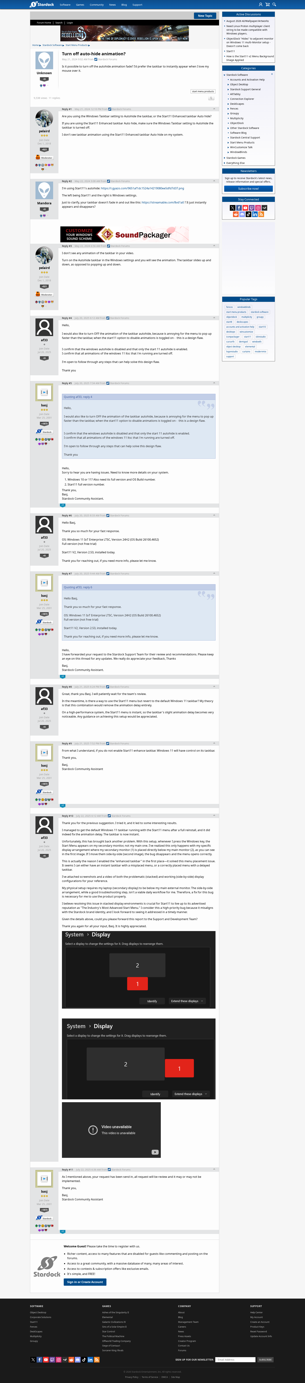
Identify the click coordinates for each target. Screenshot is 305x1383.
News (112, 4)
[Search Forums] (274, 4)
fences (229, 307)
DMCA (165, 1377)
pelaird (44, 131)
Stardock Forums (107, 59)
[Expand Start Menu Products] (228, 143)
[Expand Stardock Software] (224, 75)
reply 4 (87, 397)
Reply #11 (67, 1169)
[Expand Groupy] (228, 114)
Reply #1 (67, 109)
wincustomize (246, 331)
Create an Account (260, 1321)
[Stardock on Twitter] (232, 208)
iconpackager (233, 336)
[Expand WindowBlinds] (228, 152)
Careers (182, 1326)
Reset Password (258, 1331)
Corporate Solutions (40, 1317)
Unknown (44, 73)
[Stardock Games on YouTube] (245, 208)
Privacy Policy (131, 1377)
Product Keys (257, 1326)
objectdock (231, 316)
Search (58, 22)
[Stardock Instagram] (258, 208)
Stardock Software (52, 45)
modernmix (260, 351)
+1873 (44, 423)
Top (214, 109)
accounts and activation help (240, 326)
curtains (246, 351)
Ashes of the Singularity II (115, 1312)
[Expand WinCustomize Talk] (228, 147)
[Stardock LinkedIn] (255, 214)
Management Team (188, 1321)
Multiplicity (36, 1336)
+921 (44, 149)
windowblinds (244, 307)
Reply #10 (67, 816)
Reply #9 (67, 743)
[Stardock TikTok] (248, 214)
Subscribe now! (248, 189)
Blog (124, 4)
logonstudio (232, 351)
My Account (256, 1317)
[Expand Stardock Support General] (228, 89)
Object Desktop (38, 1312)
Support (137, 4)
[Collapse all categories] (272, 74)
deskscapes (242, 321)
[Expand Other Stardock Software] (228, 128)
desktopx (230, 331)
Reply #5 (67, 383)
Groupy (34, 1341)
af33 (44, 340)
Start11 (34, 1321)
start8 (229, 321)
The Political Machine (113, 1336)
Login (70, 22)
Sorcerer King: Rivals (112, 1350)
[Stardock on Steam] (264, 208)
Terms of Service (150, 1377)
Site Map (175, 1377)
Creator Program (187, 1341)
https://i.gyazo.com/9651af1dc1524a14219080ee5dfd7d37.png (142, 188)
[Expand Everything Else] (224, 163)
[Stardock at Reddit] (236, 214)
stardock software (259, 311)
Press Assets (184, 1336)
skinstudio (261, 336)
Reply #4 (67, 318)
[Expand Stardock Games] (224, 158)
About (181, 1312)
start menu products (203, 91)
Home (35, 45)
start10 (262, 326)
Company (184, 1306)
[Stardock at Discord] (242, 214)
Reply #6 (67, 515)
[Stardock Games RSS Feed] (261, 214)
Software (65, 4)
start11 (247, 336)
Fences (33, 1326)
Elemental (107, 1317)
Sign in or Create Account (85, 1282)
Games (80, 4)
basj (44, 405)
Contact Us (184, 1345)
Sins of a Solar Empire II (114, 1326)
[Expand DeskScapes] (228, 104)
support (230, 356)
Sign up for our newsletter (194, 1359)
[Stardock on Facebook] (239, 208)
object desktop (233, 346)
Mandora (44, 203)
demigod (243, 341)
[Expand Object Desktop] (228, 84)
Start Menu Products (77, 45)
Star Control (108, 1331)
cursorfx (230, 341)
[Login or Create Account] (260, 4)
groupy (260, 316)
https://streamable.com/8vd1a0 (163, 202)
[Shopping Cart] (267, 4)
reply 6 (87, 587)
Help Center (256, 1312)
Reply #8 (67, 686)
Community (97, 4)
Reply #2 (67, 181)
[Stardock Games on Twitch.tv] (252, 208)
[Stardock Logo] (41, 4)
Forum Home (44, 22)
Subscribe (265, 1359)
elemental (250, 346)
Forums (182, 1350)
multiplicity (246, 316)
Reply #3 (67, 246)
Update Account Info (261, 1336)
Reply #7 (67, 573)
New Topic (205, 16)
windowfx (256, 341)
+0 (44, 79)
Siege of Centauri (111, 1345)
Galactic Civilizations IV (114, 1321)
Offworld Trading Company (116, 1341)
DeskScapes (36, 1331)
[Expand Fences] (228, 109)
